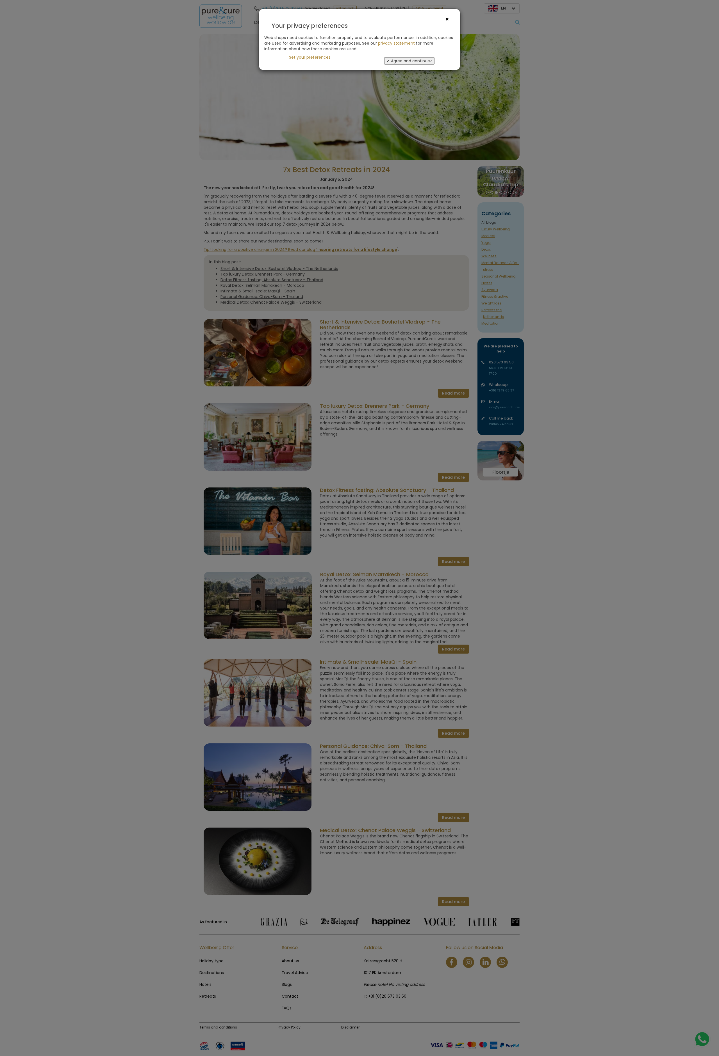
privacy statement (396, 43)
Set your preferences (310, 57)
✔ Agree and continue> (409, 61)
